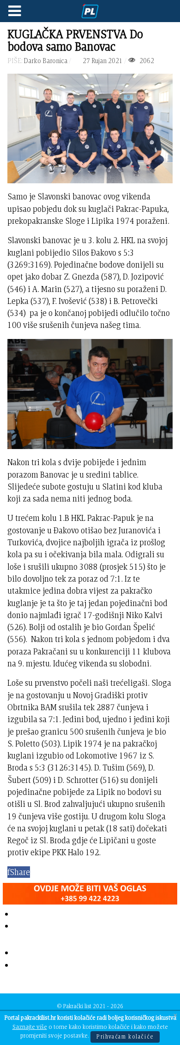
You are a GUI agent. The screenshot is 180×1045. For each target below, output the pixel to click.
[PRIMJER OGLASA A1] (90, 892)
